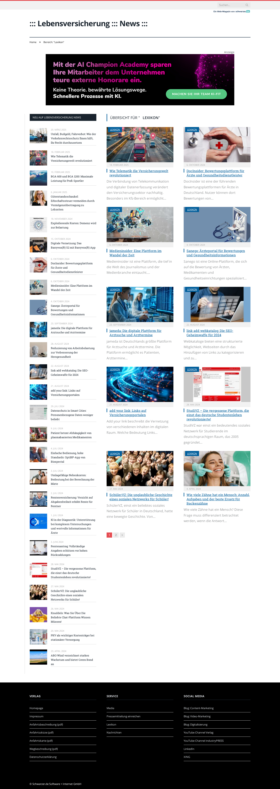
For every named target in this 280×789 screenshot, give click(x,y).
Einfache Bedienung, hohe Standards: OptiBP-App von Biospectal (68, 457)
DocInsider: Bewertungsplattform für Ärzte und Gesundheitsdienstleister (215, 173)
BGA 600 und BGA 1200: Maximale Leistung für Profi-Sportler (72, 179)
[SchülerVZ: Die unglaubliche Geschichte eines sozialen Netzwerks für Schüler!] (140, 468)
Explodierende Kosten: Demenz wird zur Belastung (73, 225)
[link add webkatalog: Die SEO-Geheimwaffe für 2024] (217, 304)
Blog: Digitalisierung (195, 724)
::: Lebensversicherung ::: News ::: (89, 23)
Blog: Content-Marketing (199, 708)
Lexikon (115, 129)
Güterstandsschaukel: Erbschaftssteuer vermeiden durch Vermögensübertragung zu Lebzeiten (72, 203)
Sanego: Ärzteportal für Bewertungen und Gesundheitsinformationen (216, 253)
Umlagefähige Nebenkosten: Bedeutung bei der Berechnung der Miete (72, 479)
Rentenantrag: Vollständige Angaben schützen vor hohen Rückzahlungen (69, 550)
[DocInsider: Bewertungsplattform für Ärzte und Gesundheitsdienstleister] (217, 144)
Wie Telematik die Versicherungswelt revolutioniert (138, 173)
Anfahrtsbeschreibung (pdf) (46, 724)
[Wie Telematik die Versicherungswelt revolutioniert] (140, 144)
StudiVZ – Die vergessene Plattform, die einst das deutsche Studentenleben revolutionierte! (218, 414)
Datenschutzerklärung (43, 757)
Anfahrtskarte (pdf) (41, 740)
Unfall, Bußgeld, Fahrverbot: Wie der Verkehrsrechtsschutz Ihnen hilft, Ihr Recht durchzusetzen (73, 138)
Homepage (36, 708)
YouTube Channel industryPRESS (204, 740)
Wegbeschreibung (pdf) (44, 749)
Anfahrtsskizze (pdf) (41, 732)
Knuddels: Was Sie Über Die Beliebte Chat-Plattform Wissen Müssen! (70, 617)
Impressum (36, 716)
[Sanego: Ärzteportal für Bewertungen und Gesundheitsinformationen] (217, 224)
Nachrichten (114, 732)
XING (187, 757)
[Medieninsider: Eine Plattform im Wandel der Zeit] (140, 224)
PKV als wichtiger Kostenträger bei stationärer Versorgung (72, 637)
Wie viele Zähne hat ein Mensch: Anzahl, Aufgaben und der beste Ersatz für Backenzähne (218, 499)
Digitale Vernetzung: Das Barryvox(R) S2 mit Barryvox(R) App (73, 245)
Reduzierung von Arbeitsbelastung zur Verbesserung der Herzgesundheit (72, 352)
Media (110, 708)
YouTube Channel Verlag (198, 732)
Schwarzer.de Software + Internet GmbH (56, 784)
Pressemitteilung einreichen (123, 716)
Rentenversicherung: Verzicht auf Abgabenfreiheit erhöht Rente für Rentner (72, 502)
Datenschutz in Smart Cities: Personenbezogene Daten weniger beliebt (72, 415)
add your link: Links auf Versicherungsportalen (127, 412)
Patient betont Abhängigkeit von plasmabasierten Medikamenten (71, 435)
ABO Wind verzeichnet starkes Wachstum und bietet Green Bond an (72, 660)
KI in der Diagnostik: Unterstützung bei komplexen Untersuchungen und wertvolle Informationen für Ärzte (73, 526)
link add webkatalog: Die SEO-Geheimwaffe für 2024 (210, 332)
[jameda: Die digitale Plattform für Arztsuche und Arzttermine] (140, 304)
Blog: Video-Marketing (197, 716)
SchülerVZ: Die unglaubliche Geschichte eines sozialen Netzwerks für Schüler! (140, 497)
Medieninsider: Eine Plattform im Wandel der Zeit (135, 253)
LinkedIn (189, 749)
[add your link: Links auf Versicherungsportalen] (140, 384)
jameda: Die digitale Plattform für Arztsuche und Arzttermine (135, 332)
